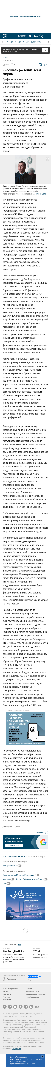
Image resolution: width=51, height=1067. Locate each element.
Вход (36, 36)
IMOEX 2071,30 (36, 42)
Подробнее (16, 1049)
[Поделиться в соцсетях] (45, 64)
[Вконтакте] (10, 1007)
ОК (45, 50)
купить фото (41, 194)
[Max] (31, 1007)
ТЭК (4, 883)
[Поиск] (41, 36)
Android (29, 988)
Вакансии (7, 999)
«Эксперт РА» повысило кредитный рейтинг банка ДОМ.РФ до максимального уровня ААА (14, 958)
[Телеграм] (5, 1007)
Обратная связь (32, 991)
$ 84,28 (10, 42)
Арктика (6, 879)
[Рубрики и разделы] (46, 36)
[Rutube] (26, 1007)
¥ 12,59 (26, 42)
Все (19, 945)
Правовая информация (35, 994)
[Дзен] (15, 1007)
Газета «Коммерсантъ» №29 (15, 856)
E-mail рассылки (32, 997)
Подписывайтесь (14, 845)
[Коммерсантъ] (5, 36)
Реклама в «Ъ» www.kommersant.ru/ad (25, 16)
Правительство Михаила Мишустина (18, 875)
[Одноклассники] (20, 1007)
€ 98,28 (18, 42)
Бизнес (5, 57)
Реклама (6, 997)
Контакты (7, 994)
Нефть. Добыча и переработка (29, 879)
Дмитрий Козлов (10, 865)
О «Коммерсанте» (10, 988)
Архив (5, 991)
